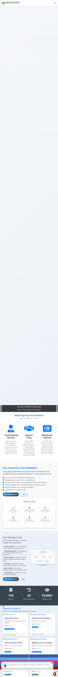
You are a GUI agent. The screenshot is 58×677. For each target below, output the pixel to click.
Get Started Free (11, 494)
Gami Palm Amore (11, 618)
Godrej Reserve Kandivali (41, 618)
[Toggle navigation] (55, 3)
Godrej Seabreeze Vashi (13, 643)
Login (24, 494)
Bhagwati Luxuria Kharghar (42, 643)
